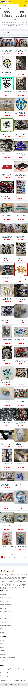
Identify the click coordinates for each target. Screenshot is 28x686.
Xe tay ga (3, 640)
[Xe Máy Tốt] (7, 571)
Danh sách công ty (5, 615)
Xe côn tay (3, 647)
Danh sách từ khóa (5, 618)
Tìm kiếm (22, 5)
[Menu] (26, 2)
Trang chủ (2, 8)
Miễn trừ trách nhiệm (6, 604)
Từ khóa (7, 8)
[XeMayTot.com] (7, 1)
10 (24, 557)
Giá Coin (6, 682)
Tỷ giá (9, 680)
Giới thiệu (3, 594)
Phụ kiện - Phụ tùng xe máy (7, 657)
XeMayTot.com (13, 684)
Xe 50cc (2, 654)
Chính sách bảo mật (5, 597)
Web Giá (2, 682)
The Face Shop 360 (16, 680)
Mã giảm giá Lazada (5, 625)
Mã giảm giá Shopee (5, 629)
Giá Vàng (23, 680)
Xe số (1, 643)
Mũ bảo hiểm (3, 661)
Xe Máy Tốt (20, 684)
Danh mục (3, 608)
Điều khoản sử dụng (5, 601)
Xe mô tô (2, 650)
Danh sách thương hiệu (6, 611)
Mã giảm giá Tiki (4, 622)
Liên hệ (2, 632)
